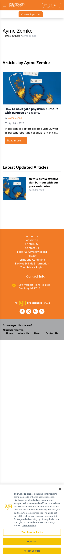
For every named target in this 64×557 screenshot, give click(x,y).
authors (16, 35)
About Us (32, 236)
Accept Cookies (32, 550)
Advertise (32, 240)
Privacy (32, 255)
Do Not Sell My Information (32, 263)
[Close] (60, 489)
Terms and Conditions (32, 259)
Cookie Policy (29, 525)
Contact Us (32, 248)
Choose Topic (28, 14)
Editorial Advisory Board (32, 252)
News (37, 333)
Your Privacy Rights (32, 267)
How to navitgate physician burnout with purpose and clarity (44, 182)
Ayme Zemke (15, 117)
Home (6, 35)
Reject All (32, 541)
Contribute (32, 244)
